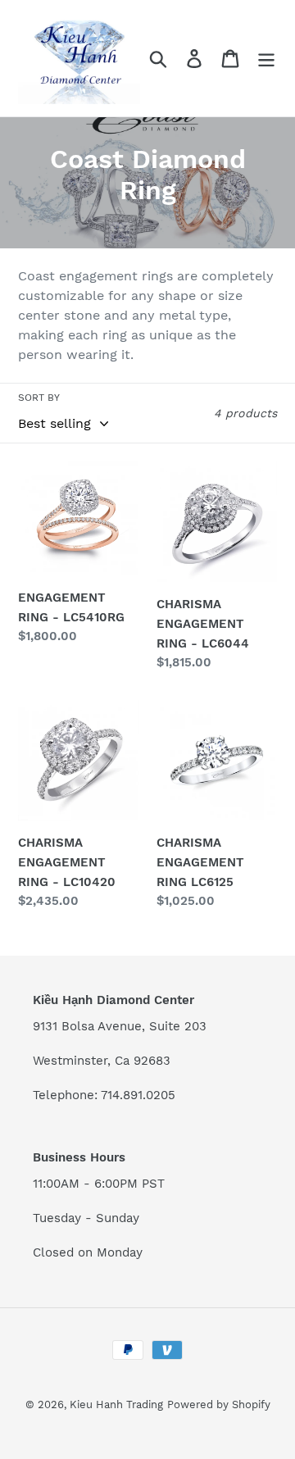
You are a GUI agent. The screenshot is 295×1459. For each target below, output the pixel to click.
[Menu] (266, 58)
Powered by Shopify (218, 1404)
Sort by (39, 397)
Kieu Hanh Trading (116, 1404)
